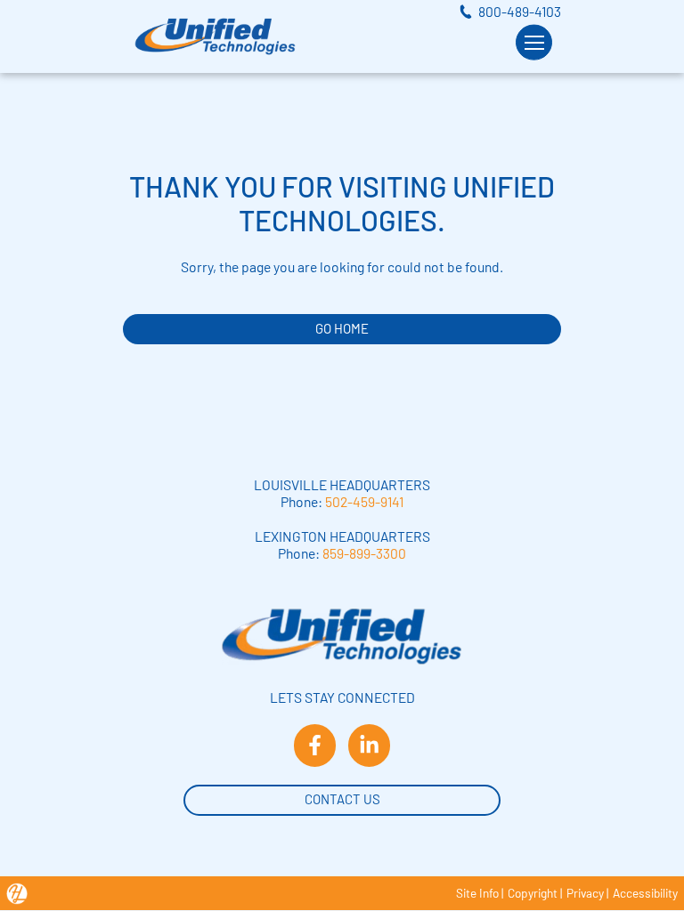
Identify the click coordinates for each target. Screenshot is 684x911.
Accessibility (645, 892)
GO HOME (342, 328)
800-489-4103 (519, 11)
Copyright (533, 892)
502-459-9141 (364, 501)
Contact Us (342, 799)
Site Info (477, 892)
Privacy (585, 892)
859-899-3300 (364, 552)
